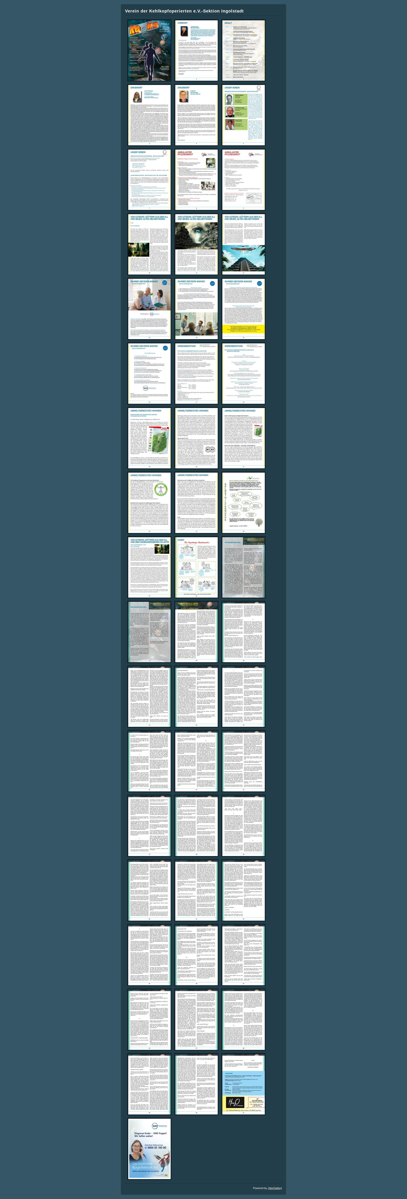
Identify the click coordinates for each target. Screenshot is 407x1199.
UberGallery (275, 1188)
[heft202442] (243, 890)
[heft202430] (243, 632)
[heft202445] (243, 955)
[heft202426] (196, 567)
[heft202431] (149, 696)
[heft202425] (149, 567)
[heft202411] (196, 244)
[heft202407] (149, 179)
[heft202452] (149, 1149)
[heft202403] (243, 50)
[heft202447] (196, 1019)
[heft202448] (243, 1019)
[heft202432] (196, 696)
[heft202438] (196, 826)
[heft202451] (243, 1084)
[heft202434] (149, 761)
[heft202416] (149, 373)
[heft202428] (149, 632)
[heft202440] (149, 890)
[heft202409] (243, 179)
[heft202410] (149, 244)
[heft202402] (196, 50)
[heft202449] (149, 1084)
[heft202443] (149, 955)
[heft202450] (196, 1084)
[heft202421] (243, 438)
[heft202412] (243, 244)
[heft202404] (149, 115)
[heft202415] (243, 309)
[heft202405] (196, 115)
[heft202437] (149, 826)
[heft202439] (243, 826)
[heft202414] (196, 309)
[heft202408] (196, 179)
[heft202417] (196, 373)
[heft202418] (243, 373)
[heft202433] (243, 696)
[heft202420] (196, 438)
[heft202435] (196, 761)
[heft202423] (196, 503)
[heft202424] (243, 503)
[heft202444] (196, 955)
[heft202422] (149, 503)
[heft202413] (149, 309)
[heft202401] (149, 50)
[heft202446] (149, 1019)
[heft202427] (243, 567)
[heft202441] (196, 890)
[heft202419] (149, 438)
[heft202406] (243, 115)
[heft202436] (243, 761)
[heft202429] (196, 632)
